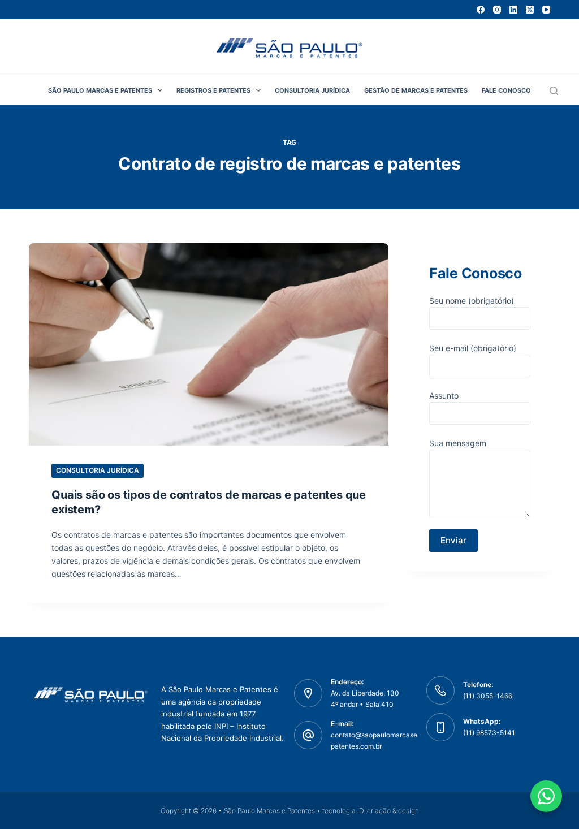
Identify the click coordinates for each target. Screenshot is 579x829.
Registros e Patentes (213, 90)
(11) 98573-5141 (489, 732)
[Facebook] (481, 10)
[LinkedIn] (513, 10)
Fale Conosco (506, 90)
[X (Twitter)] (530, 10)
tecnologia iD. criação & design (370, 810)
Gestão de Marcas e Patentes (416, 90)
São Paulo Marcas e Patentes (100, 90)
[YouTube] (546, 10)
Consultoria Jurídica (312, 90)
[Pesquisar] (554, 91)
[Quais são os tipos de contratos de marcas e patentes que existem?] (208, 344)
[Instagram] (497, 10)
